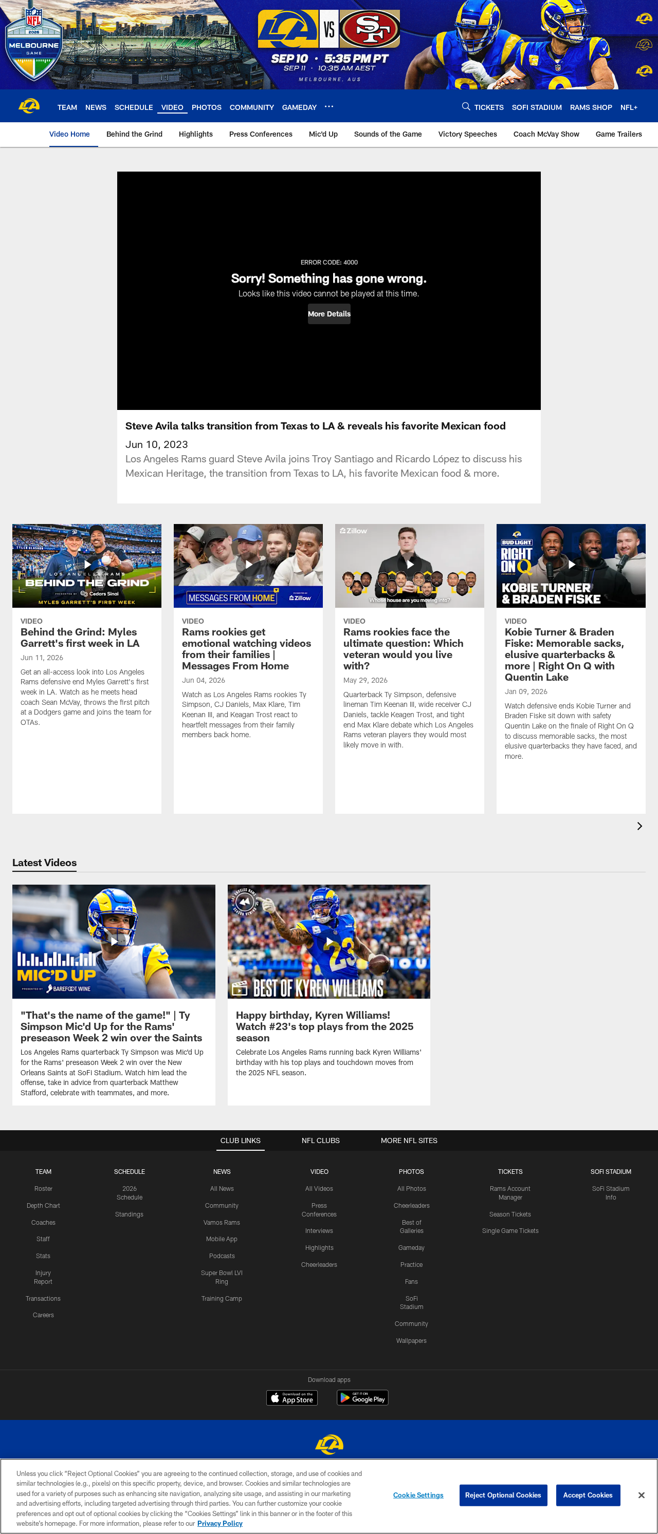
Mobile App (221, 1238)
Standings (129, 1214)
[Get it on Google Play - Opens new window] (362, 1402)
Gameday (411, 1247)
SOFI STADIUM (611, 1171)
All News (222, 1188)
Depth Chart (43, 1205)
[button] (329, 314)
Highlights (319, 1247)
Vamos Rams (222, 1222)
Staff (43, 1238)
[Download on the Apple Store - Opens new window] (292, 1399)
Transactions (43, 1298)
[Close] (641, 1495)
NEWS (222, 1171)
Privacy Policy (220, 1523)
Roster (43, 1188)
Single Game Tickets (510, 1230)
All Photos (411, 1188)
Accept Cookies (588, 1495)
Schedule (129, 1171)
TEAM (43, 1171)
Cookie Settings (418, 1495)
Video (319, 1171)
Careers (43, 1314)
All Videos (319, 1188)
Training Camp (222, 1298)
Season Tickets (510, 1214)
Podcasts (222, 1255)
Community (222, 1205)
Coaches (43, 1222)
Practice (411, 1264)
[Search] (466, 106)
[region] (329, 1496)
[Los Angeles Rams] (329, 1446)
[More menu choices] (329, 106)
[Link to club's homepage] (28, 105)
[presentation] (641, 827)
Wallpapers (411, 1340)
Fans (411, 1281)
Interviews (319, 1230)
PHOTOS (411, 1171)
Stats (43, 1255)
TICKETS (510, 1171)
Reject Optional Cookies (503, 1495)
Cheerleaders (319, 1264)
